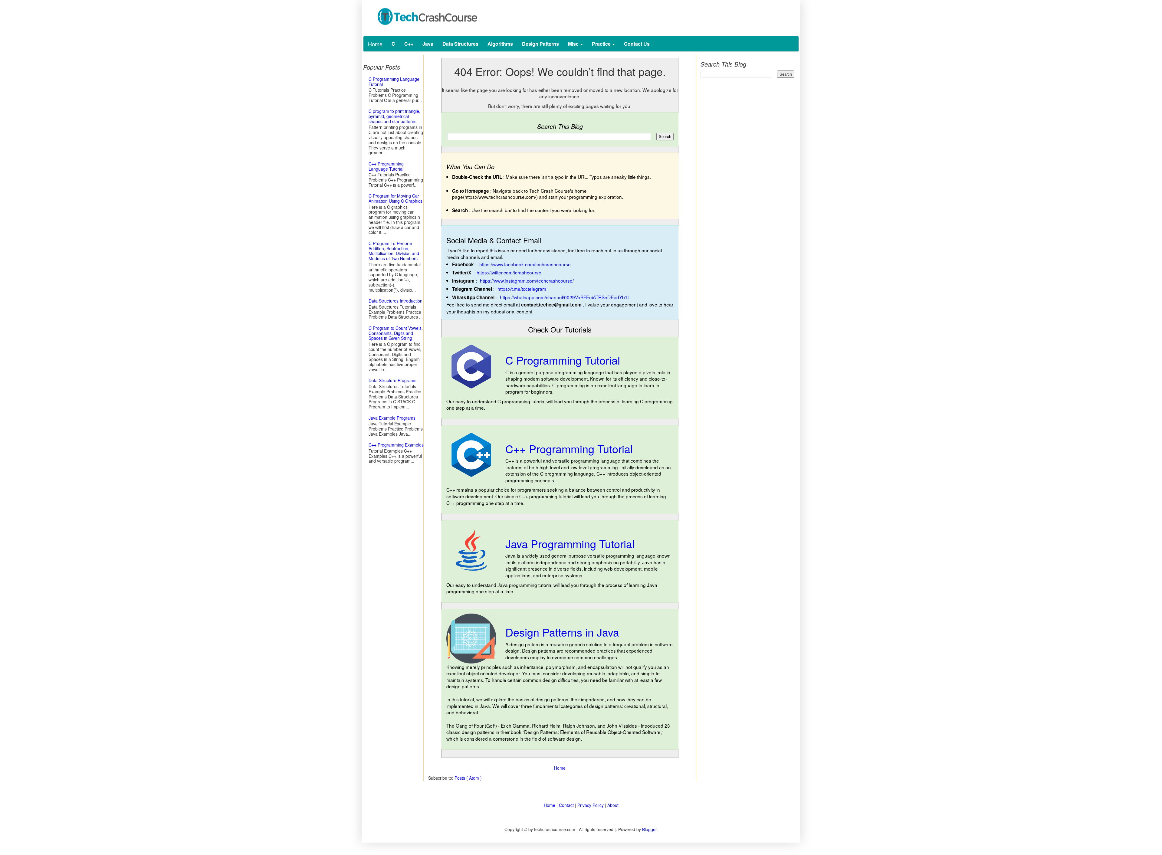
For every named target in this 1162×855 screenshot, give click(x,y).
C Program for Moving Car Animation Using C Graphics (395, 198)
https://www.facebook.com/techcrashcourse (525, 264)
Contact (566, 805)
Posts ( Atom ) (468, 778)
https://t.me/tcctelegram (521, 288)
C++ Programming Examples (396, 445)
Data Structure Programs (392, 380)
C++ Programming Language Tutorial (386, 166)
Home (375, 44)
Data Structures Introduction (395, 301)
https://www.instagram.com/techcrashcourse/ (527, 280)
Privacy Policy (590, 805)
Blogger (649, 829)
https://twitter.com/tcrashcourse (509, 272)
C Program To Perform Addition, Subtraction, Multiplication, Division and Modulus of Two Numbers (394, 250)
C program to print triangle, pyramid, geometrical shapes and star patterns (394, 116)
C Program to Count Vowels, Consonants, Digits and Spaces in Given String (396, 333)
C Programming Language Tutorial (394, 81)
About (613, 805)
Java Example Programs (392, 418)
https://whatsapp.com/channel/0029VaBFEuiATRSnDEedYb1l (564, 297)
